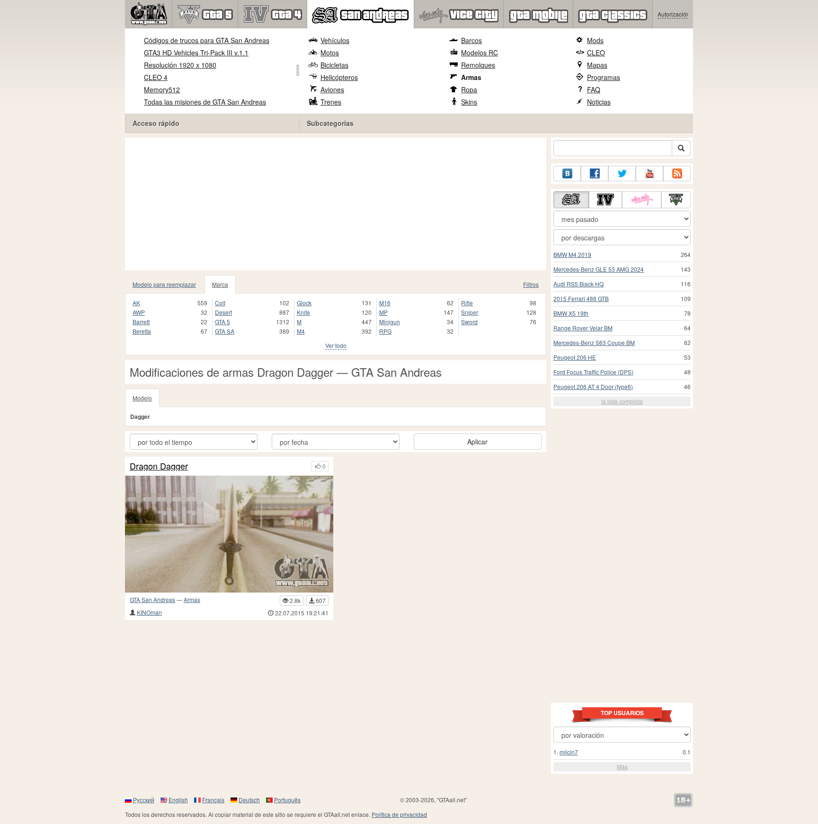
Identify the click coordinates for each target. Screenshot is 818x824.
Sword (469, 322)
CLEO (596, 52)
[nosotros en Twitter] (622, 173)
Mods (595, 40)
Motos (329, 52)
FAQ (593, 89)
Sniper (469, 312)
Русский (143, 800)
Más (622, 766)
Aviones (332, 89)
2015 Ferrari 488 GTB (581, 298)
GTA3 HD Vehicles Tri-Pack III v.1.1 (196, 52)
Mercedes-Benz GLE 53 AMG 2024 (598, 269)
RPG (385, 331)
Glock (304, 303)
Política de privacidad (399, 814)
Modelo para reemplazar (164, 284)
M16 (385, 303)
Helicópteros (339, 77)
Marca (220, 284)
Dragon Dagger (159, 466)
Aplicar (477, 441)
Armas (471, 77)
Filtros (531, 284)
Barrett (141, 322)
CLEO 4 (156, 77)
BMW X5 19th (570, 313)
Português (287, 800)
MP (383, 312)
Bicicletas (334, 65)
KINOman (149, 612)
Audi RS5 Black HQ (578, 284)
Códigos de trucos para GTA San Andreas (206, 40)
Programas (603, 77)
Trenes (330, 101)
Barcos (471, 40)
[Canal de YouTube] (649, 173)
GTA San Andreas (152, 599)
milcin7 (569, 752)
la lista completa (622, 401)
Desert (223, 312)
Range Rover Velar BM (583, 328)
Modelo (142, 398)
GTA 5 (222, 322)
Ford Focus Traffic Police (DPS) (593, 372)
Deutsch (249, 800)
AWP (139, 312)
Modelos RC (479, 52)
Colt (220, 303)
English (178, 800)
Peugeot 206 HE (574, 357)
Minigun (389, 322)
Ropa (469, 89)
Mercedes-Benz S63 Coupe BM (594, 342)
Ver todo (336, 345)
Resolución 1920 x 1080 (180, 65)
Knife (303, 312)
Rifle (467, 303)
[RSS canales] (677, 173)
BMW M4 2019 (572, 254)
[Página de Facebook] (594, 173)
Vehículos (334, 40)
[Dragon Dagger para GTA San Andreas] (229, 534)
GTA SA (224, 331)
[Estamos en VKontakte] (567, 173)
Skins (469, 101)
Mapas (597, 65)
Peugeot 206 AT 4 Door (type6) (593, 386)
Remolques (478, 65)
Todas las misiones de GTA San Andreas (205, 101)
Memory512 (162, 89)
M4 (301, 331)
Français (213, 800)
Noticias (599, 101)
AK (136, 303)
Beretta (142, 331)
